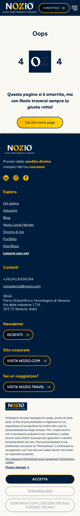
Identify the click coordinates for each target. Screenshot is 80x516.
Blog (6, 217)
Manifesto (11, 246)
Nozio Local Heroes (18, 224)
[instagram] (16, 178)
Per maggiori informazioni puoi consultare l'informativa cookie (39, 460)
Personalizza (40, 491)
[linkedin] (6, 178)
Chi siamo (11, 203)
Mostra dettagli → (17, 467)
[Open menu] (74, 8)
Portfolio (10, 239)
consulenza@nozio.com (22, 286)
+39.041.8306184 (18, 279)
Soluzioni (10, 210)
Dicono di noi (13, 231)
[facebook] (26, 178)
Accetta (40, 479)
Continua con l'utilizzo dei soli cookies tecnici (40, 505)
